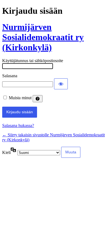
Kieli (6, 152)
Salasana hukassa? (18, 125)
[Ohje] (38, 98)
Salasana (9, 75)
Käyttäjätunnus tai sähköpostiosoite (32, 60)
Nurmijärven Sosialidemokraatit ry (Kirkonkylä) (43, 37)
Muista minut (20, 97)
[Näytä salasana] (61, 83)
